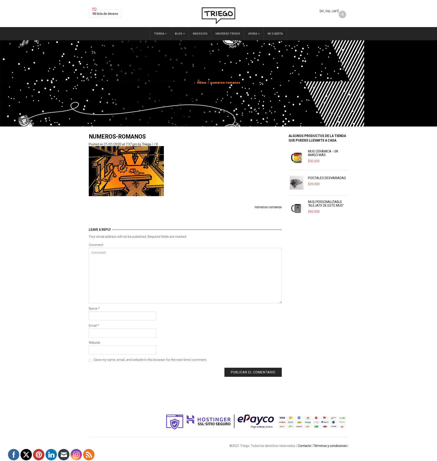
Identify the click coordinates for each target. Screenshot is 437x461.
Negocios (200, 33)
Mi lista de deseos (105, 13)
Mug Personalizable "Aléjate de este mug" (326, 203)
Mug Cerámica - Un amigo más (323, 153)
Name (94, 308)
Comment (96, 245)
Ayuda (252, 33)
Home (201, 82)
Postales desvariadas (327, 178)
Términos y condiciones (330, 446)
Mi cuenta (275, 33)
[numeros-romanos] (126, 171)
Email (94, 325)
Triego (146, 144)
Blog (178, 33)
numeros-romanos (117, 136)
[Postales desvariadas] (297, 183)
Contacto (304, 446)
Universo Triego (227, 33)
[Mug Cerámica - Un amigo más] (297, 157)
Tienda (159, 33)
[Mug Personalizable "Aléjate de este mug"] (297, 208)
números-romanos (268, 207)
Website (94, 342)
